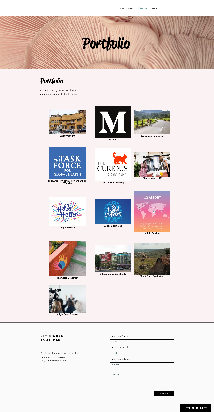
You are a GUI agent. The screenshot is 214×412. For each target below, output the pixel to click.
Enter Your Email (119, 347)
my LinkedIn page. (67, 93)
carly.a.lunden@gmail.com (53, 360)
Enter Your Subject (120, 359)
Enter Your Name (119, 336)
